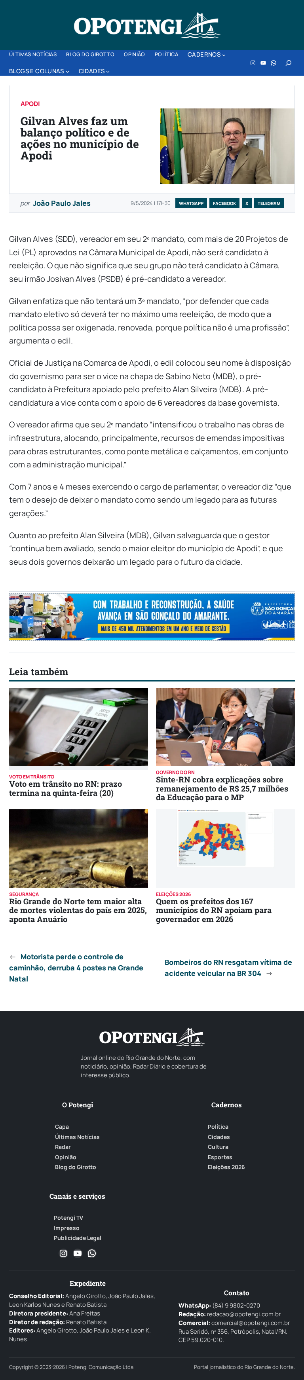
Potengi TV (68, 1217)
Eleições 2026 (226, 1167)
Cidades (219, 1137)
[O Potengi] (147, 25)
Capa (62, 1126)
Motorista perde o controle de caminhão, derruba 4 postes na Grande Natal (76, 967)
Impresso (67, 1228)
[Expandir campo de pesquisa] (288, 63)
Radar (63, 1146)
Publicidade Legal (77, 1237)
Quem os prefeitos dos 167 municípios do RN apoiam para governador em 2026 (214, 910)
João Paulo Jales (62, 203)
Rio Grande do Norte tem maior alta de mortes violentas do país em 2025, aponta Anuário (78, 910)
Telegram (269, 203)
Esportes (220, 1157)
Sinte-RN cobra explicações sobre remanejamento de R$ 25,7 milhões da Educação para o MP (222, 788)
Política (218, 1126)
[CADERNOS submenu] (224, 55)
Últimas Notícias (77, 1137)
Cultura (218, 1146)
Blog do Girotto (75, 1167)
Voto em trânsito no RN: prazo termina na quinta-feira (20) (65, 787)
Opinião (65, 1157)
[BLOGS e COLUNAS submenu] (67, 71)
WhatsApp (191, 203)
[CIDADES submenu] (108, 71)
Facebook (224, 203)
